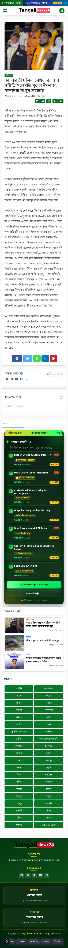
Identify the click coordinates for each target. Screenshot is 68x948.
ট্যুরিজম (19, 738)
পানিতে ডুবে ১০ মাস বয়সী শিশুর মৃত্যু (42, 640)
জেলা (49, 724)
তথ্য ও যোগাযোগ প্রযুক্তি (48, 738)
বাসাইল (28, 637)
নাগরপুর (49, 760)
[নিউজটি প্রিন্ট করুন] (42, 101)
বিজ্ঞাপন (57, 941)
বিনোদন (19, 789)
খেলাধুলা (19, 710)
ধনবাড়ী (48, 753)
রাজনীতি (19, 810)
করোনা (19, 695)
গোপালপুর (49, 710)
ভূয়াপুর (19, 796)
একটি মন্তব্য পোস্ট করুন (14, 406)
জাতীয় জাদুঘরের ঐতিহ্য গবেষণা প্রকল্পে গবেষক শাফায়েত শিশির (43, 660)
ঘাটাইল (19, 717)
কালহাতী (48, 695)
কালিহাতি (18, 703)
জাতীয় (18, 724)
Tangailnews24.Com (31, 934)
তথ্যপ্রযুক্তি (19, 746)
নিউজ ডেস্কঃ (12, 373)
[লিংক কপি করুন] (48, 101)
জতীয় (28, 655)
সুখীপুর (19, 825)
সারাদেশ (48, 817)
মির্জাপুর (19, 803)
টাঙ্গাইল (49, 731)
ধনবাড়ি (19, 753)
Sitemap (34, 941)
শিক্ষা (49, 810)
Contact (21, 941)
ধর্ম (19, 760)
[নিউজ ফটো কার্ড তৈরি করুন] (37, 101)
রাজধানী (49, 803)
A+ (55, 101)
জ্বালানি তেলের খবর (19, 731)
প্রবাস (19, 767)
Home (10, 941)
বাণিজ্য (19, 781)
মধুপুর (48, 796)
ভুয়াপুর (48, 789)
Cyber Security (49, 825)
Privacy (46, 941)
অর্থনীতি (19, 688)
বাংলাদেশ (48, 774)
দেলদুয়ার (48, 746)
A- (61, 101)
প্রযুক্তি (48, 767)
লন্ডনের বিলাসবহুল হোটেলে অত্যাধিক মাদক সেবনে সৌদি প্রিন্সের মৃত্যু (43, 624)
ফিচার (19, 774)
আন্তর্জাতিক (30, 619)
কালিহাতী (9, 75)
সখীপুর (19, 817)
